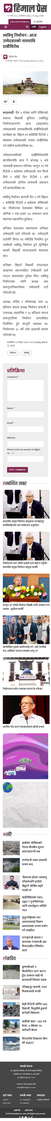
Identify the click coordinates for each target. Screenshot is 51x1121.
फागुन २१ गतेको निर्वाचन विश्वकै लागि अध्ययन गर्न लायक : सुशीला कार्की (26, 607)
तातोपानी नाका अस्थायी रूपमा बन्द (34, 862)
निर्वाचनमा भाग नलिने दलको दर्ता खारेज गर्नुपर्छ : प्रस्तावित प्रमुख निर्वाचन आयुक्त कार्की (25, 565)
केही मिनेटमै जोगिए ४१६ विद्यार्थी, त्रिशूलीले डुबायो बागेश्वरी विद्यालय (34, 1008)
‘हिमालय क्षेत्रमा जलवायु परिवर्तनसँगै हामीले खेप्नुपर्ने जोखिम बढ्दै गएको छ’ (34, 884)
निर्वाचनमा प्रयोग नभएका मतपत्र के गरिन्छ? (23, 689)
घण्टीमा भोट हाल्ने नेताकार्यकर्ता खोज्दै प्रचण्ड (23, 727)
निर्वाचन (13, 353)
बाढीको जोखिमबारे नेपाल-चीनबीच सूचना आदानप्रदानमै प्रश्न (33, 847)
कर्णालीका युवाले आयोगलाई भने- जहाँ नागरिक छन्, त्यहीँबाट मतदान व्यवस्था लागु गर (24, 649)
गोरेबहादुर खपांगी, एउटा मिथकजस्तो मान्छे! (34, 989)
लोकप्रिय (9, 959)
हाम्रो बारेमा (29, 1110)
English (42, 27)
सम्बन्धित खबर (15, 484)
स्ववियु (26, 353)
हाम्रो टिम (17, 1110)
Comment (13, 377)
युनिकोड (39, 21)
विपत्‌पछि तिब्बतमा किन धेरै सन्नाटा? (34, 1040)
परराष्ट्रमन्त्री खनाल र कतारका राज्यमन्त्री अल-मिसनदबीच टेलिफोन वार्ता (34, 944)
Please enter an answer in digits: (24, 450)
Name (11, 408)
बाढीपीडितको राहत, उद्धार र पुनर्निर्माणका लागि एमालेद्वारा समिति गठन (34, 904)
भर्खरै (34, 27)
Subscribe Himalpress (19, 21)
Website (11, 438)
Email (10, 423)
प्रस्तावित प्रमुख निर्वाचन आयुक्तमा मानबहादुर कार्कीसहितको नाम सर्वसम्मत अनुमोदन (23, 523)
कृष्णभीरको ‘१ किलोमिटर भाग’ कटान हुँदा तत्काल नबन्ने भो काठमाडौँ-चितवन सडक (34, 973)
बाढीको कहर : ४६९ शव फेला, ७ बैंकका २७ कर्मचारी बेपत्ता (34, 1026)
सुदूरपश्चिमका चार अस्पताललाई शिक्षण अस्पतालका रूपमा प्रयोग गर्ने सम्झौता (35, 924)
